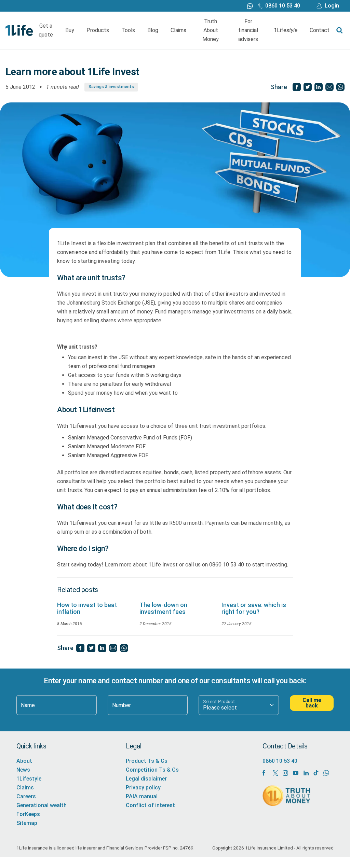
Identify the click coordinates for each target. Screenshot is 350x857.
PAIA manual (142, 796)
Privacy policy (143, 787)
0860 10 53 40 (282, 5)
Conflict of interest (150, 805)
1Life (285, 30)
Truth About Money (210, 30)
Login (332, 5)
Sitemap (26, 823)
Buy (69, 30)
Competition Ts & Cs (152, 770)
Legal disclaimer (146, 778)
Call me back (311, 703)
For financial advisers (248, 30)
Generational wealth (41, 805)
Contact (319, 30)
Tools (128, 30)
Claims (178, 30)
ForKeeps (28, 814)
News (23, 770)
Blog (152, 30)
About (24, 761)
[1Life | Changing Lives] (19, 30)
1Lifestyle (28, 778)
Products (97, 30)
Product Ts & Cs (146, 761)
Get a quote (46, 30)
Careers (26, 796)
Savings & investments (111, 86)
